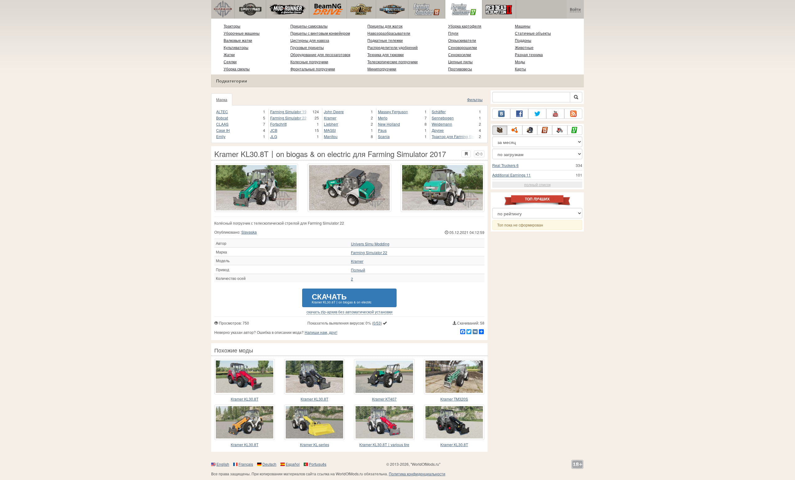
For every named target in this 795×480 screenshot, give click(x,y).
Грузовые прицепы (307, 47)
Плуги (453, 33)
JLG (273, 136)
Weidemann (442, 124)
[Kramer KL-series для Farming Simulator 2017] (314, 422)
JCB (273, 130)
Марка (221, 99)
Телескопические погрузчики (392, 61)
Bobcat (222, 117)
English (222, 464)
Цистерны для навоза (309, 40)
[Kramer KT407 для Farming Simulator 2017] (384, 376)
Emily (220, 136)
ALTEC (222, 111)
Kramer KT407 (384, 398)
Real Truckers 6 (505, 165)
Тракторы (232, 26)
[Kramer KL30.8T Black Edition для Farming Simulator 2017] (454, 422)
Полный (358, 269)
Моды (520, 61)
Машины (522, 26)
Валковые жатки (238, 40)
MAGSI (330, 130)
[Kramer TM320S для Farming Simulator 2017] (454, 376)
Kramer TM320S (454, 398)
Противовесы (460, 68)
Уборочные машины (242, 33)
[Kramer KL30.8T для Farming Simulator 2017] (244, 376)
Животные (524, 47)
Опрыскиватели (462, 40)
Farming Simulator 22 (288, 117)
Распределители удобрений (392, 47)
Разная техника (529, 54)
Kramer (330, 117)
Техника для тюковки (385, 54)
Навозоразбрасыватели (388, 33)
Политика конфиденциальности (417, 473)
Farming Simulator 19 (288, 111)
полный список (537, 184)
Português (317, 464)
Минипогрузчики (381, 68)
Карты (520, 68)
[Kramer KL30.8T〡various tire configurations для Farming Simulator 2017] (384, 422)
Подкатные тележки (385, 40)
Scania (384, 136)
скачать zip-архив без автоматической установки (350, 311)
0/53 (377, 322)
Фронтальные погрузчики (312, 68)
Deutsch (269, 464)
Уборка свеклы (237, 68)
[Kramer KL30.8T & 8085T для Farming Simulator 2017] (244, 422)
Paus (382, 130)
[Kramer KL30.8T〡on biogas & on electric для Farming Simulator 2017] (256, 188)
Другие (438, 130)
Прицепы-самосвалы (309, 26)
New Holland (389, 124)
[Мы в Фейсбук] (519, 114)
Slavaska (249, 232)
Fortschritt (278, 124)
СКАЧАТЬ (341, 297)
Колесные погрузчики (309, 61)
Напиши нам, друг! (321, 332)
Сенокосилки (459, 54)
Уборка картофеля (464, 26)
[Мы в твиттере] (537, 114)
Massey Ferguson (393, 111)
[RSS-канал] (573, 114)
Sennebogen (443, 117)
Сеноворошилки (462, 47)
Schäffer (439, 111)
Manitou (331, 136)
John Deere (334, 111)
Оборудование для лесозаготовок (320, 54)
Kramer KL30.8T (244, 398)
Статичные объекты (533, 33)
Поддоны (523, 40)
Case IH (223, 130)
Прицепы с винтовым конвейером (320, 33)
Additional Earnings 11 (511, 174)
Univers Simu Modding (370, 243)
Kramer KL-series (314, 444)
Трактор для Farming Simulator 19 (453, 136)
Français (245, 464)
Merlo (383, 117)
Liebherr (331, 124)
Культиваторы (236, 47)
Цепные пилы (460, 61)
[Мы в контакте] (501, 114)
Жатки (229, 54)
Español (293, 464)
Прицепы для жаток (384, 26)
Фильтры (475, 99)
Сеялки (230, 61)
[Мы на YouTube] (555, 114)
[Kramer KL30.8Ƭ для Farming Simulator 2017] (314, 376)
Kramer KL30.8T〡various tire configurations (384, 445)
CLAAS (222, 124)
